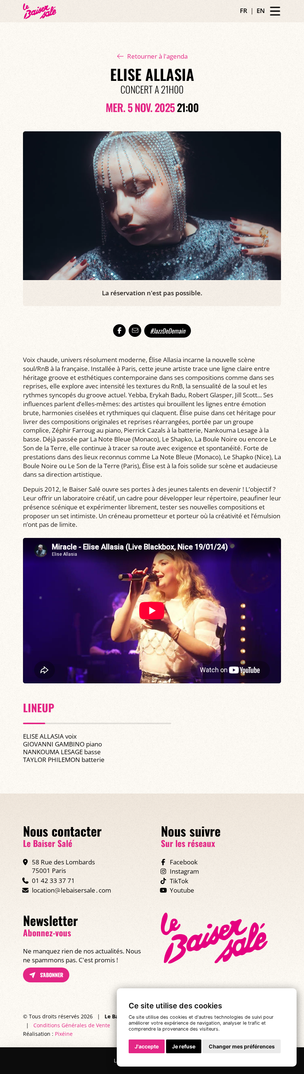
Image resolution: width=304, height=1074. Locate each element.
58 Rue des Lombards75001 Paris (63, 866)
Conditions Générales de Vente (71, 1025)
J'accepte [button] (147, 1046)
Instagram (184, 871)
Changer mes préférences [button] (242, 1046)
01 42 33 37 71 (53, 880)
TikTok (179, 881)
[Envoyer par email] (135, 330)
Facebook (184, 862)
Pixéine (64, 1033)
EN (261, 10)
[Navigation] (275, 11)
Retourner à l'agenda (157, 56)
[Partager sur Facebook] (119, 330)
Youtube (182, 890)
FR (243, 10)
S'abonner (51, 975)
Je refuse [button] (183, 1046)
